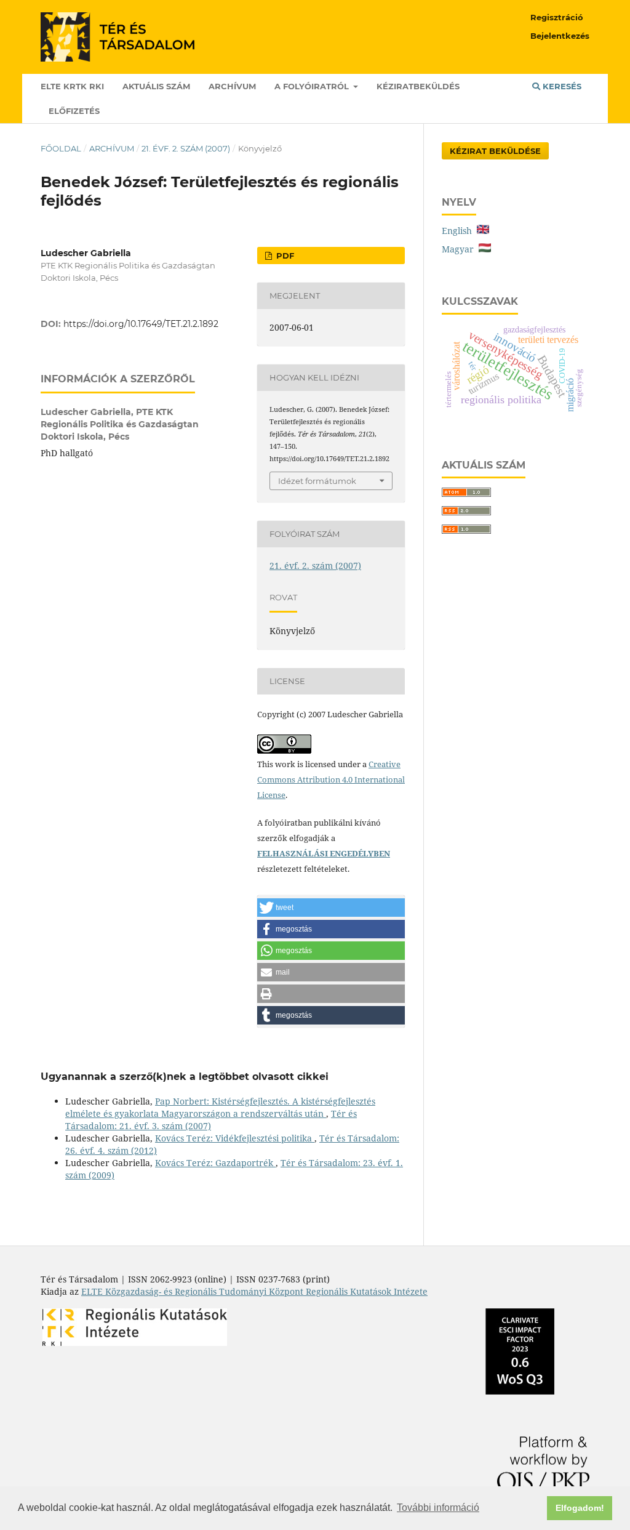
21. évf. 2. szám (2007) (186, 148)
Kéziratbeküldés (418, 86)
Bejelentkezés (559, 36)
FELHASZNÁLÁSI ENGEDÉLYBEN (323, 853)
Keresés (560, 86)
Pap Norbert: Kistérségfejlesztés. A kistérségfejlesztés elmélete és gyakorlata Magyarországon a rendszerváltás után (220, 1107)
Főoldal (61, 148)
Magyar (460, 249)
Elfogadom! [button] (580, 1508)
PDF (284, 255)
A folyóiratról (312, 86)
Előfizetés (74, 111)
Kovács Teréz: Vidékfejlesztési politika (234, 1138)
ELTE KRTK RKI (72, 86)
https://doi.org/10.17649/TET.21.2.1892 (140, 323)
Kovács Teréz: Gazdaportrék (215, 1163)
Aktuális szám (156, 86)
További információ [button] (438, 1507)
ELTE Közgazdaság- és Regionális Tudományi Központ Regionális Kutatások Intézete (254, 1291)
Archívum (232, 86)
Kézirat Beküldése (495, 151)
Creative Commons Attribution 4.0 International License (331, 779)
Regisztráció (556, 17)
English (459, 230)
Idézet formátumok (317, 481)
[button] (331, 907)
